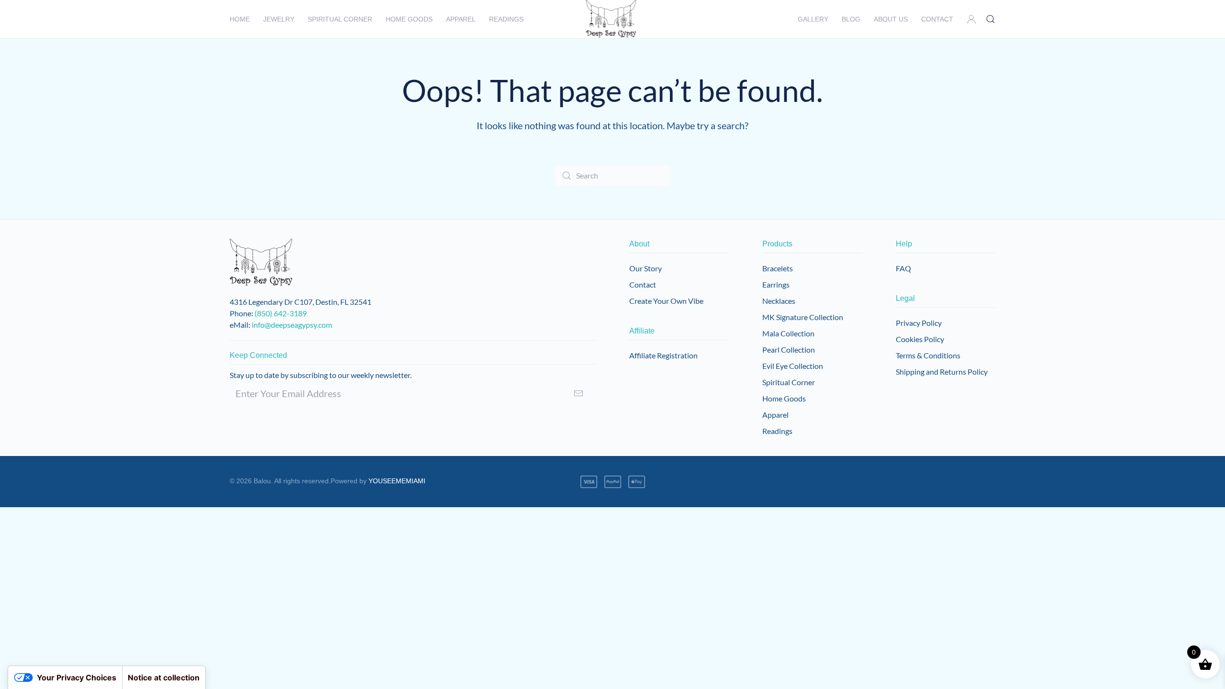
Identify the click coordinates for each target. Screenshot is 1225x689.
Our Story (645, 268)
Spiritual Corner (788, 382)
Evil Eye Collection (792, 365)
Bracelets (777, 268)
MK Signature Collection (802, 317)
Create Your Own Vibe (666, 300)
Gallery (813, 19)
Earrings (776, 284)
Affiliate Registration (663, 355)
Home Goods (784, 398)
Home (240, 19)
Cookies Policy (920, 339)
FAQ (903, 268)
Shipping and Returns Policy (942, 371)
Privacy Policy (919, 322)
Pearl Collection (788, 349)
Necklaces (778, 300)
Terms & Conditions (928, 355)
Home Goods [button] (409, 19)
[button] (971, 19)
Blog (851, 19)
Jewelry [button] (278, 19)
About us (891, 19)
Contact (937, 19)
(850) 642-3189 (281, 313)
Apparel (461, 19)
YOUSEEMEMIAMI (396, 481)
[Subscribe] (578, 393)
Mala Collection (788, 333)
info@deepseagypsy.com (292, 324)
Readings (506, 19)
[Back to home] (612, 19)
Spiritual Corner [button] (340, 19)
